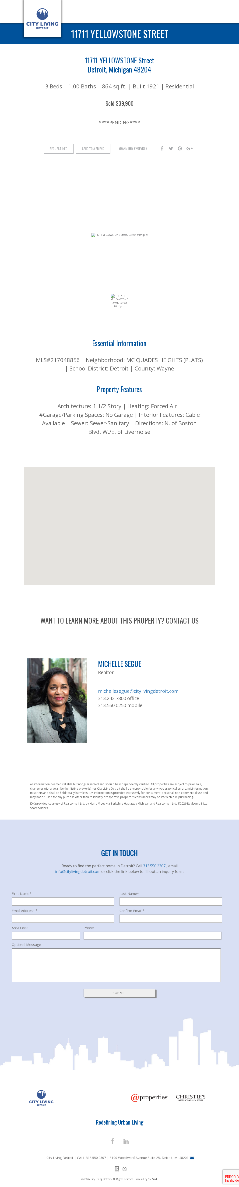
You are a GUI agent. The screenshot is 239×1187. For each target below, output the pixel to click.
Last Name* (129, 893)
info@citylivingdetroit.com (78, 871)
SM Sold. (153, 1179)
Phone (89, 927)
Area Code (20, 927)
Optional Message (26, 944)
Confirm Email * (132, 910)
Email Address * (24, 910)
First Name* (21, 893)
